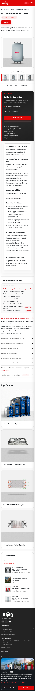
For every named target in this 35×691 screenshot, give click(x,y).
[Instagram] (6, 621)
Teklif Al (6, 22)
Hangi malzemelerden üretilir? (11, 296)
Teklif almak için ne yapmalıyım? (12, 310)
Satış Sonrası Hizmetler (10, 138)
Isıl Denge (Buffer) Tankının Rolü (12, 129)
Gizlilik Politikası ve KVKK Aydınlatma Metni (13, 683)
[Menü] (31, 3)
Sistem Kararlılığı (8, 131)
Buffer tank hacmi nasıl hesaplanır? (13, 294)
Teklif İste (28, 310)
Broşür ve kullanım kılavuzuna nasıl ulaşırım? (13, 307)
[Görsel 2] (13, 77)
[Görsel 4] (30, 77)
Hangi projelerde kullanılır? (10, 299)
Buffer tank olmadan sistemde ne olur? (14, 291)
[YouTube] (9, 621)
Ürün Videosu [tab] (24, 85)
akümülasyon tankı (14, 180)
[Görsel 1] (5, 77)
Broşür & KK (28, 307)
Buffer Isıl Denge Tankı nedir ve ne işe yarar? (17, 289)
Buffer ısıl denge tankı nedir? (11, 126)
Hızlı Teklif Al (17, 117)
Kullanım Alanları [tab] (12, 85)
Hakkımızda (4, 654)
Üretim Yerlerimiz (5, 656)
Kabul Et (25, 688)
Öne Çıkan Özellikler (9, 133)
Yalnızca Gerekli (9, 688)
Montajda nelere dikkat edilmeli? (12, 304)
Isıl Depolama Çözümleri (7, 9)
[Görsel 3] (21, 77)
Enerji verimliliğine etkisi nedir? (11, 301)
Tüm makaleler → (9, 563)
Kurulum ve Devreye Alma (11, 135)
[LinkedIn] (2, 621)
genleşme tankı (13, 185)
